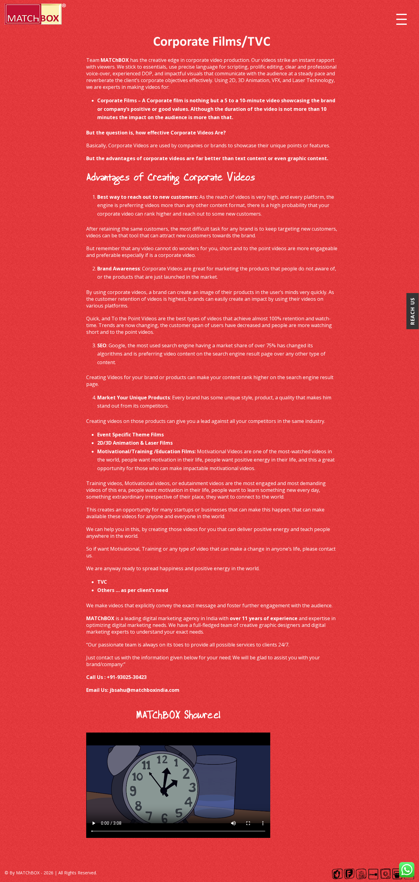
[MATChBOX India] (35, 16)
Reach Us (412, 311)
